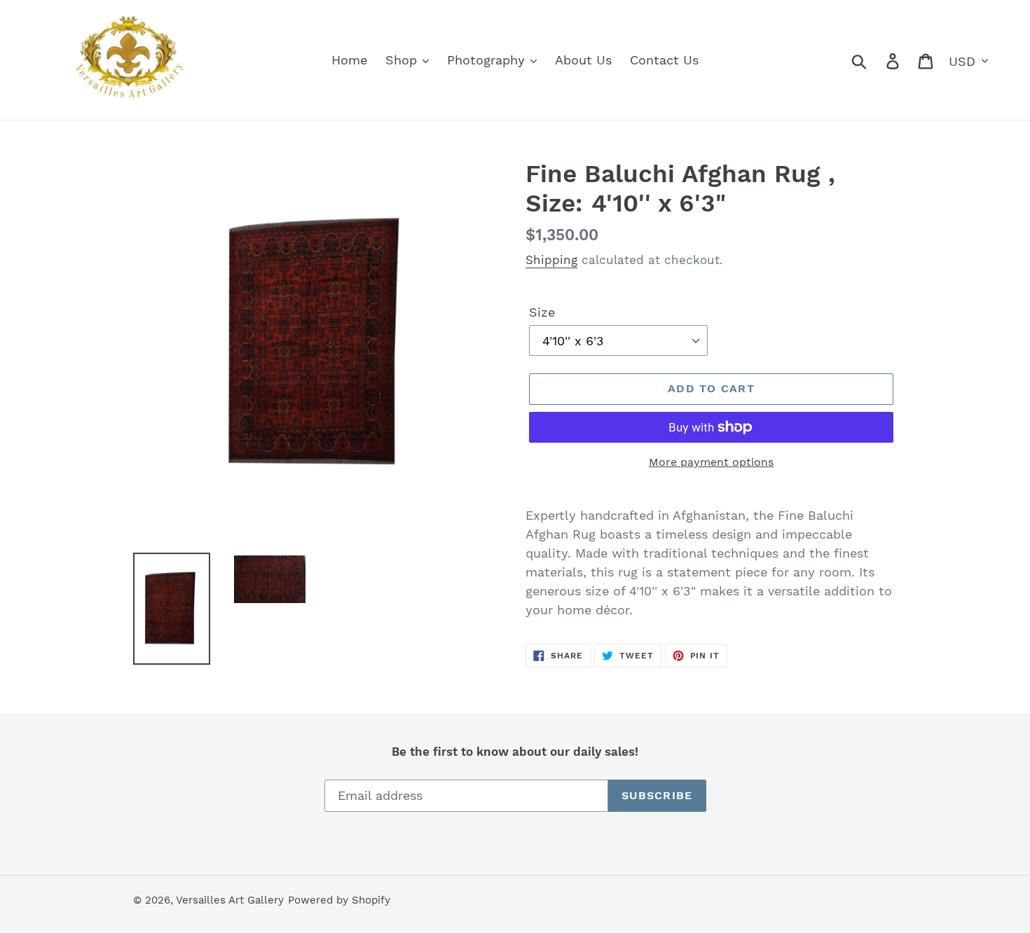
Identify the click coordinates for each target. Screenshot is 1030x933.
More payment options (711, 462)
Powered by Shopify (339, 900)
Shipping (551, 260)
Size (542, 312)
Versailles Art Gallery (230, 900)
